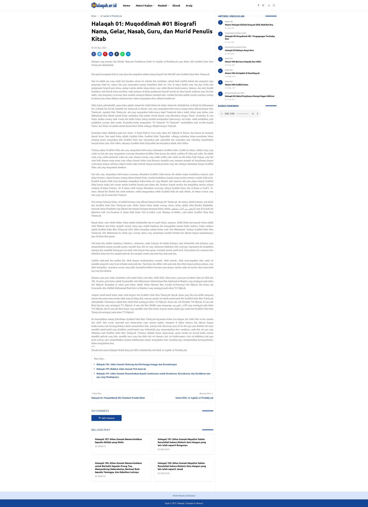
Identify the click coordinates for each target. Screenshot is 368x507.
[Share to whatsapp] (122, 54)
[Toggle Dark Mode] (269, 5)
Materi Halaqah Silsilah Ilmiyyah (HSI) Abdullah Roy (249, 24)
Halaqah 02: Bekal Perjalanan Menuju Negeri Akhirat (249, 96)
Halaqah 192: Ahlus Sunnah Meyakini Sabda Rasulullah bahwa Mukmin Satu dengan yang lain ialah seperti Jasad (182, 465)
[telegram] (263, 5)
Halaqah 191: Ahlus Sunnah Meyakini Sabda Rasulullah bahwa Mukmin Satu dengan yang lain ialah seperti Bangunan (182, 442)
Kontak (182, 495)
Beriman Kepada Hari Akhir (234, 93)
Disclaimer (190, 495)
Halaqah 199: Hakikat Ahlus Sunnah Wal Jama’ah (121, 368)
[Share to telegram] (128, 54)
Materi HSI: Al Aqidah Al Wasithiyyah (242, 73)
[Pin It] (105, 54)
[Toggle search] (274, 5)
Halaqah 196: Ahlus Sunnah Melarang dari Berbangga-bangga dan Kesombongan (136, 364)
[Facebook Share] (93, 54)
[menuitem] (126, 5)
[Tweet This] (99, 54)
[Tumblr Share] (116, 54)
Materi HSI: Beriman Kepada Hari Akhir (243, 61)
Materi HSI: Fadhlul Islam (236, 84)
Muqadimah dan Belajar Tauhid (235, 33)
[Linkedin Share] (111, 54)
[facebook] (258, 5)
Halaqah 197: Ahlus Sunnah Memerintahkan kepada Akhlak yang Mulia (118, 441)
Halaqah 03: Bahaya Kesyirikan (239, 50)
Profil (175, 495)
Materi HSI (229, 21)
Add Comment (107, 417)
